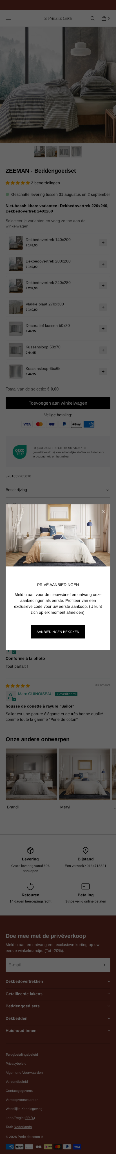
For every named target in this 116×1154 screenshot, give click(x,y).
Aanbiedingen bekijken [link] (58, 632)
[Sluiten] (103, 511)
